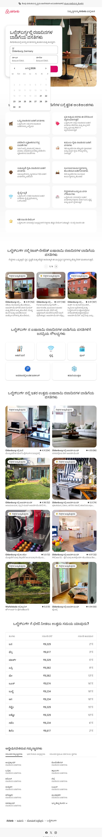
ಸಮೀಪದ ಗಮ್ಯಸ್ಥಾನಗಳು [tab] (13, 754)
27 (35, 101)
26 (30, 101)
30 (14, 107)
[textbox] (22, 60)
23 (14, 101)
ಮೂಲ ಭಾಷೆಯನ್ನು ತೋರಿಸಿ (74, 3)
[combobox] (34, 51)
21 (41, 96)
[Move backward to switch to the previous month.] (14, 68)
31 (20, 107)
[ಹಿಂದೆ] (46, 266)
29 (46, 101)
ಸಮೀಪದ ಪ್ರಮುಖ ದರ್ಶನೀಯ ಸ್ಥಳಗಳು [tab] (63, 754)
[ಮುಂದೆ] (56, 266)
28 (41, 101)
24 (20, 101)
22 (46, 96)
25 (25, 101)
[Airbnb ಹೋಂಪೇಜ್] (12, 11)
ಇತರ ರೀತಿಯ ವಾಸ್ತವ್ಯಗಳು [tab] (36, 754)
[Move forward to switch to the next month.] (46, 68)
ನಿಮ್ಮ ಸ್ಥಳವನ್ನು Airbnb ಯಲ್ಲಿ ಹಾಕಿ (81, 11)
